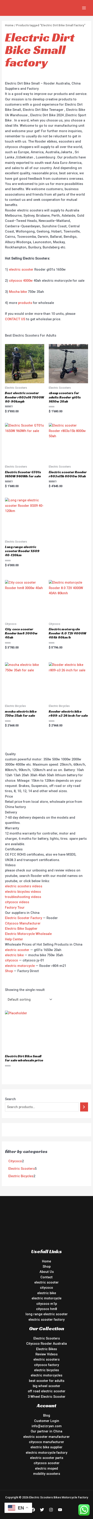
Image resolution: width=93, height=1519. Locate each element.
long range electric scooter (47, 1314)
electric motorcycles (46, 1375)
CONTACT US (15, 319)
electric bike (14, 955)
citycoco (11, 960)
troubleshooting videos (23, 897)
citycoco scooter (47, 1463)
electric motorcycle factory (46, 1453)
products (25, 303)
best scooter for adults (46, 1381)
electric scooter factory (46, 1320)
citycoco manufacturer (46, 1442)
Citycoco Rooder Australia (46, 1344)
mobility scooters (46, 1474)
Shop (9, 971)
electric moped (46, 1468)
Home (9, 25)
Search (10, 1099)
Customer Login (46, 1421)
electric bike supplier (46, 1447)
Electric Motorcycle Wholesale (28, 934)
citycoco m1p (46, 1304)
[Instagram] (51, 1510)
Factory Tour (15, 907)
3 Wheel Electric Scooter (46, 1397)
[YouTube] (60, 1510)
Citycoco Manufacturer (23, 923)
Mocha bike (18, 292)
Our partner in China (46, 1431)
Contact (46, 1277)
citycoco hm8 (46, 1309)
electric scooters (46, 1359)
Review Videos (46, 1354)
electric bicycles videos (23, 892)
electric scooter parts (46, 1458)
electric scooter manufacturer (46, 1437)
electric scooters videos (23, 886)
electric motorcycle (20, 966)
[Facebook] (33, 1510)
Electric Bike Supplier (21, 929)
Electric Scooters (46, 1338)
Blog (46, 1415)
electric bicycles (46, 1370)
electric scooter (21, 269)
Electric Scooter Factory (23, 918)
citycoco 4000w (21, 281)
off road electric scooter (46, 1391)
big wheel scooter (46, 1386)
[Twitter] (42, 1510)
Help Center (14, 939)
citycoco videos (17, 902)
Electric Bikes (46, 1349)
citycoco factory (46, 1365)
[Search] (84, 1106)
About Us (47, 1272)
